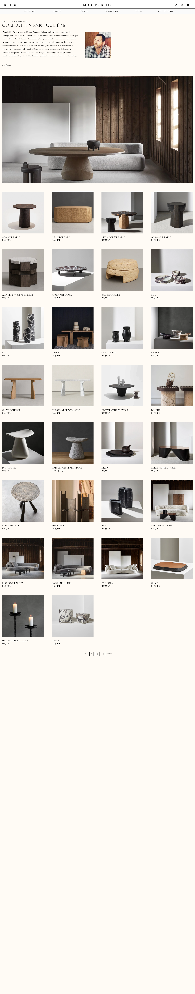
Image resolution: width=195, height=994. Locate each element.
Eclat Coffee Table (163, 467)
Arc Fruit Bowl (62, 294)
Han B (55, 640)
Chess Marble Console (66, 410)
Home (4, 21)
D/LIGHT (156, 410)
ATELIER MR (29, 11)
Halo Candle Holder (15, 640)
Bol (153, 294)
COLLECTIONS (165, 11)
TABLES (84, 11)
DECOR (138, 11)
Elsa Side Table (11, 525)
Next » (109, 653)
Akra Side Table (161, 237)
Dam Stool (9, 467)
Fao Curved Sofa (162, 525)
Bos (4, 352)
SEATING (56, 11)
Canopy (156, 352)
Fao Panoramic (61, 583)
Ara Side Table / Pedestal (17, 294)
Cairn (55, 352)
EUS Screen (59, 525)
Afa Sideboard (61, 237)
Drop (104, 467)
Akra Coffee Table (113, 237)
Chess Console (11, 410)
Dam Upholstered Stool (67, 467)
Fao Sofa (107, 583)
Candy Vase (108, 352)
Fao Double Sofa (12, 583)
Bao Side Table (110, 294)
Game (154, 583)
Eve (103, 525)
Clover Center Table (114, 410)
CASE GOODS (111, 11)
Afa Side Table (11, 237)
